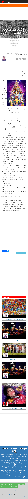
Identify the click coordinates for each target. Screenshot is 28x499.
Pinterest (23, 59)
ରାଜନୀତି (6, 484)
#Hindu (10, 196)
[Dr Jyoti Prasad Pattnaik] (3, 58)
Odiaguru (10, 406)
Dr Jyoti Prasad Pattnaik (12, 317)
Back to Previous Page (21, 252)
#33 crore (14, 196)
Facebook (17, 59)
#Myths (18, 196)
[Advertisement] (11, 70)
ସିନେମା (14, 484)
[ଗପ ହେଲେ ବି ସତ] (14, 349)
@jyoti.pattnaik (9, 60)
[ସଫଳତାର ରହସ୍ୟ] (14, 328)
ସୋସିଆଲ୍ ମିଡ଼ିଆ (14, 486)
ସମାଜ (2, 484)
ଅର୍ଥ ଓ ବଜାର (6, 486)
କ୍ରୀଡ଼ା (19, 484)
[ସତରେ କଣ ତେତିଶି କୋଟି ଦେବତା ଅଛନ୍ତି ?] (14, 307)
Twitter (20, 59)
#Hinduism (7, 196)
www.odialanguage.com (16, 490)
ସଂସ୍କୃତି (3, 53)
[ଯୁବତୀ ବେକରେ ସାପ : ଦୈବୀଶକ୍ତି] (14, 393)
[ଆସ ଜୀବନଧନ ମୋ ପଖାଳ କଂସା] (14, 368)
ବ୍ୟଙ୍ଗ (23, 484)
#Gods (2, 196)
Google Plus (25, 59)
